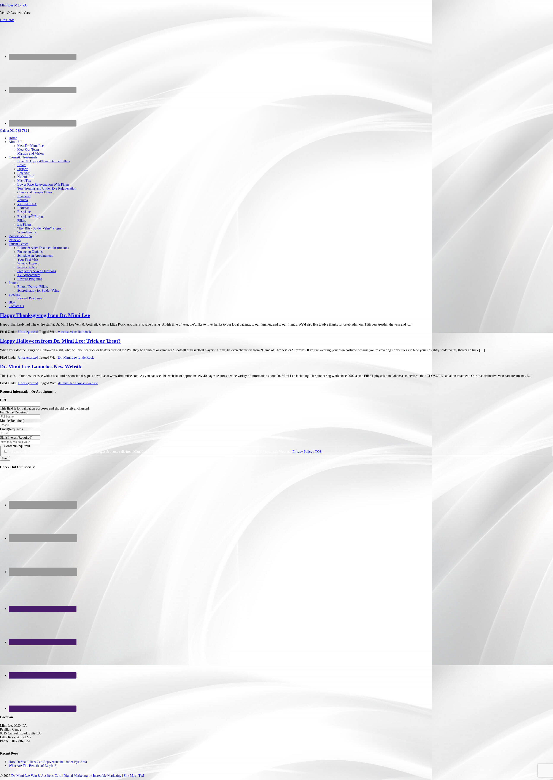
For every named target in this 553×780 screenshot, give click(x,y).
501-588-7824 (14, 130)
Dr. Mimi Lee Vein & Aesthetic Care (36, 775)
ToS (141, 775)
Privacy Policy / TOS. (307, 451)
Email (11, 429)
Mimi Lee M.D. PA (13, 5)
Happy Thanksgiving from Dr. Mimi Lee (45, 315)
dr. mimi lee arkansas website (78, 383)
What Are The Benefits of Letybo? (32, 765)
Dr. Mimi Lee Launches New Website (41, 366)
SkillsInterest (16, 437)
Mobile (12, 420)
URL (3, 400)
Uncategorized (28, 332)
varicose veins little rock (74, 332)
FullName (14, 412)
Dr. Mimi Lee (67, 357)
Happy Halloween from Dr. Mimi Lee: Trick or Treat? (60, 341)
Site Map (130, 775)
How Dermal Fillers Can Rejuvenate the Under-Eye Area (48, 762)
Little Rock (86, 357)
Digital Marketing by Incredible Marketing (92, 775)
